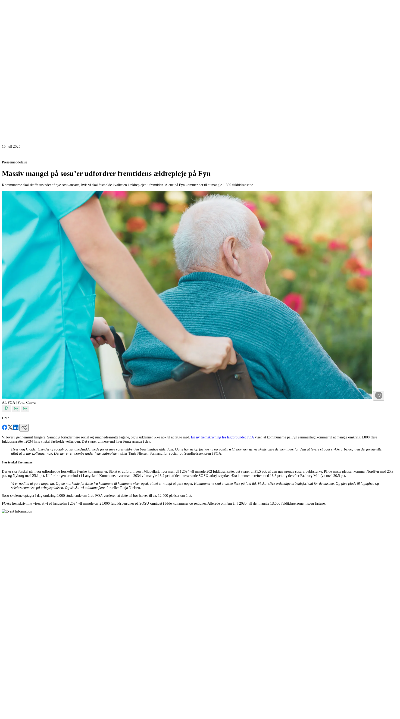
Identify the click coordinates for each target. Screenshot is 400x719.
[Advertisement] (20, 71)
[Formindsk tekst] (25, 409)
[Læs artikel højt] (6, 408)
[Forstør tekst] (16, 409)
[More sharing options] (24, 427)
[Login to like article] (378, 395)
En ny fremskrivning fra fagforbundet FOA (222, 437)
